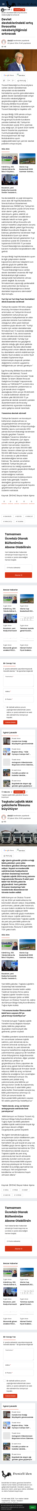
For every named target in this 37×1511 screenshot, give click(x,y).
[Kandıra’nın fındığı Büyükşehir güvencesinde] (18, 741)
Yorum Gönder (10, 722)
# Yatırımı (17, 1195)
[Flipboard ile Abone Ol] (21, 75)
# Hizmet (25, 1190)
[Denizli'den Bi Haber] (21, 5)
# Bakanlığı (7, 516)
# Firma (15, 1190)
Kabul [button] (32, 1507)
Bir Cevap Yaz (9, 663)
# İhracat (29, 516)
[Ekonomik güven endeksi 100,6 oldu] (10, 642)
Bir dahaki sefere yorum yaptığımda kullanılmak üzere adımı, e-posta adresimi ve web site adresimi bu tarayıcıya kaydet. (19, 712)
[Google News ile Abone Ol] (9, 75)
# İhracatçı (7, 521)
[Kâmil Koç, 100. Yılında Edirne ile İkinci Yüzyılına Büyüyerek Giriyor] (10, 163)
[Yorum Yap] (4, 80)
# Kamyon (6, 1195)
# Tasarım (19, 521)
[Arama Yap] (7, 10)
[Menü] (3, 4)
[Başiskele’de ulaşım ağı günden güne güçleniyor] (18, 783)
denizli (10, 40)
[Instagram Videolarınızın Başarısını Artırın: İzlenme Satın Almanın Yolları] (18, 762)
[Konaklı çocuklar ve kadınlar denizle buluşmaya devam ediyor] (18, 773)
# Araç (6, 1190)
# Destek (18, 516)
